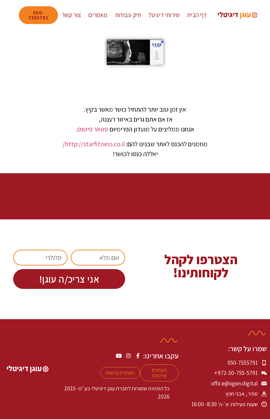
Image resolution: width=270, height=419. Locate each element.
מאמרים (97, 15)
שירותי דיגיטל (164, 15)
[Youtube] (119, 355)
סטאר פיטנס (92, 129)
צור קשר (71, 15)
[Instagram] (128, 355)
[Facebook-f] (138, 355)
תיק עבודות (128, 15)
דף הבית (197, 15)
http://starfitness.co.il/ (94, 144)
